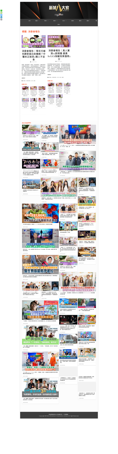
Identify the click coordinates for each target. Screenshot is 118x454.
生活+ (64, 20)
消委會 (24, 80)
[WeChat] (1, 13)
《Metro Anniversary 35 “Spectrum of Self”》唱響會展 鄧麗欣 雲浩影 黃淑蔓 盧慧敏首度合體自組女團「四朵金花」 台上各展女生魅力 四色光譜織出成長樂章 (31, 172)
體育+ (80, 20)
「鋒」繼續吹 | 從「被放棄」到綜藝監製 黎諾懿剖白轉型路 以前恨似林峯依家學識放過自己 (50, 137)
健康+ (36, 20)
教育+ (54, 20)
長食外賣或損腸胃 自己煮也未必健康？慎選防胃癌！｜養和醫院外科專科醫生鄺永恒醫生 (87, 259)
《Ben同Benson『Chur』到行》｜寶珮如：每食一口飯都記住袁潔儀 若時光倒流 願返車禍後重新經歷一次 (49, 171)
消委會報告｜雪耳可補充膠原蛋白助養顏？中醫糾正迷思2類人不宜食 (34, 55)
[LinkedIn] (1, 17)
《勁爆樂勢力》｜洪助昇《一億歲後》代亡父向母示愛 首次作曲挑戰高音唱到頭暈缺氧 (68, 379)
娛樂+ (72, 20)
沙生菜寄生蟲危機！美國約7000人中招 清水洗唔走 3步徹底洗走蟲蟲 (37, 224)
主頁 (30, 20)
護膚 (63, 77)
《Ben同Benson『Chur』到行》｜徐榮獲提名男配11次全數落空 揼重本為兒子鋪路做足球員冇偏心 (31, 293)
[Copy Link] (1, 19)
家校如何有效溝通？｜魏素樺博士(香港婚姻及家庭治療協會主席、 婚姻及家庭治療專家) (86, 360)
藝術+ (88, 20)
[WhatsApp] (1, 10)
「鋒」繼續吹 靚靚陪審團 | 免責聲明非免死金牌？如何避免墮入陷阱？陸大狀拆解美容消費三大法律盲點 (31, 153)
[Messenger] (1, 15)
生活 (32, 80)
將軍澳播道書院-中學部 (65, 232)
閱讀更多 (23, 78)
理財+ (45, 20)
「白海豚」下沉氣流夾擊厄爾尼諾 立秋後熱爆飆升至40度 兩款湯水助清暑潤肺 (39, 320)
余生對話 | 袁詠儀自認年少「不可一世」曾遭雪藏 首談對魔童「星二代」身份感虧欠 (86, 225)
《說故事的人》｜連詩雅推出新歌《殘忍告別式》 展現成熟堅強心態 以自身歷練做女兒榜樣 (87, 394)
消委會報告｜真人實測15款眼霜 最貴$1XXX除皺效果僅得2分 (59, 54)
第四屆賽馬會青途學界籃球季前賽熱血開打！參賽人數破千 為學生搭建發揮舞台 (68, 361)
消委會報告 (28, 80)
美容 (60, 77)
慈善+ (59, 24)
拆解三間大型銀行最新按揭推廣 (66, 344)
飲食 (34, 80)
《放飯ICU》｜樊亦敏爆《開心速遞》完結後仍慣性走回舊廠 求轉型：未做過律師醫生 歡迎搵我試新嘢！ (68, 215)
